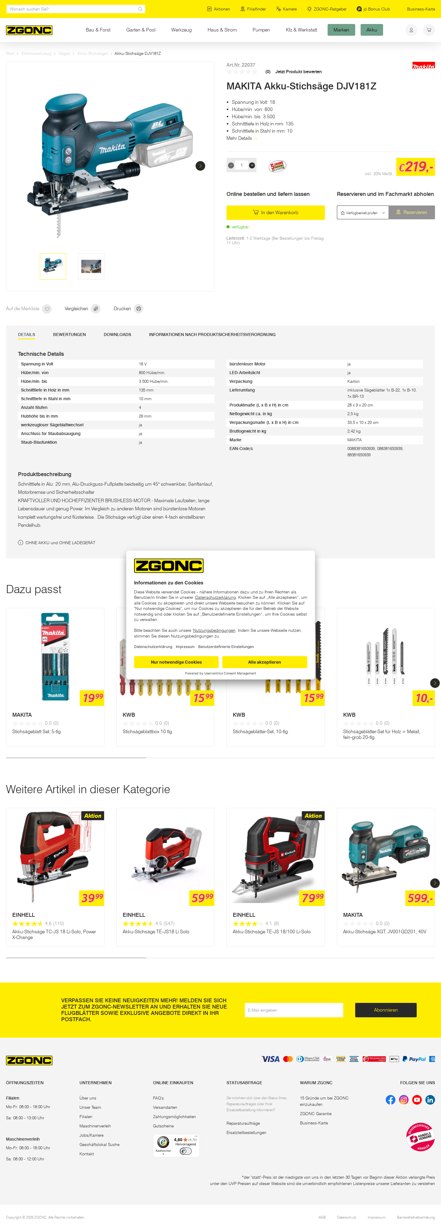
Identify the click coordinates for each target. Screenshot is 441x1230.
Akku (372, 30)
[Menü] (196, 1137)
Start (10, 53)
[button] (200, 166)
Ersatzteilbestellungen (246, 1132)
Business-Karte (421, 9)
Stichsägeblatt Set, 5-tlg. (37, 731)
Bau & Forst (98, 30)
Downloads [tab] (117, 334)
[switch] (186, 1151)
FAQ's (158, 1098)
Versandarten (165, 1107)
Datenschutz (346, 1217)
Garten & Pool (140, 30)
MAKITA (22, 715)
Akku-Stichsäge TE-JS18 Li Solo (156, 931)
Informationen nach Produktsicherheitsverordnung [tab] (212, 334)
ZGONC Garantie (316, 1113)
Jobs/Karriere (92, 1135)
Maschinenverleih (95, 1126)
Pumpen (261, 30)
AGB (322, 1217)
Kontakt (87, 1153)
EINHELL (23, 915)
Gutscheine (163, 1126)
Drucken (123, 308)
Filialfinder (256, 9)
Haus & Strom (222, 30)
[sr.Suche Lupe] (140, 9)
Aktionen (222, 9)
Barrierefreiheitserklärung (416, 1217)
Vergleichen (77, 308)
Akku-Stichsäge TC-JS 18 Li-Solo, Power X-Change (54, 934)
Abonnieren (386, 1010)
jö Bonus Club (377, 9)
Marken (341, 30)
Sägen (64, 53)
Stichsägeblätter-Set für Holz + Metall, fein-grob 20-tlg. (381, 734)
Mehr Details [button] (239, 138)
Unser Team (90, 1107)
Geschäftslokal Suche (99, 1144)
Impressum (377, 1217)
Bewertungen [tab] (69, 334)
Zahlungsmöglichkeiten (174, 1116)
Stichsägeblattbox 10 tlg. (148, 731)
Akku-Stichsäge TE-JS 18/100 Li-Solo (271, 931)
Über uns (88, 1098)
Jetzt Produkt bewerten (298, 72)
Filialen (86, 1116)
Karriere (290, 9)
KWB (129, 715)
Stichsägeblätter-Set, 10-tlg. (261, 731)
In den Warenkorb (279, 212)
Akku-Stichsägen (93, 53)
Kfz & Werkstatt (301, 30)
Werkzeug (181, 30)
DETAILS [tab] (26, 334)
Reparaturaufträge (243, 1123)
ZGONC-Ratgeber (330, 9)
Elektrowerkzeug (36, 53)
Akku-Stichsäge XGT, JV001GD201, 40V (384, 931)
